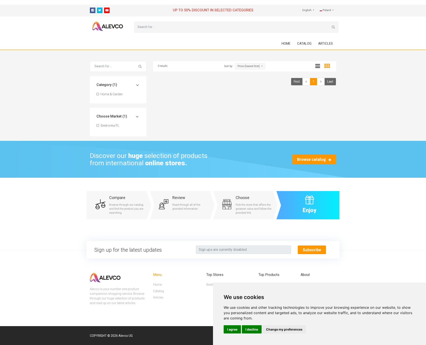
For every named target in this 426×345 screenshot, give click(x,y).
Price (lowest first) (249, 66)
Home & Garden (111, 94)
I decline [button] (251, 329)
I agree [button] (232, 329)
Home (286, 44)
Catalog (304, 44)
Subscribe (312, 249)
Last (330, 81)
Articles (325, 44)
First (297, 81)
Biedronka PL (109, 125)
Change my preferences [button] (284, 329)
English (307, 10)
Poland (327, 10)
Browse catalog (312, 159)
